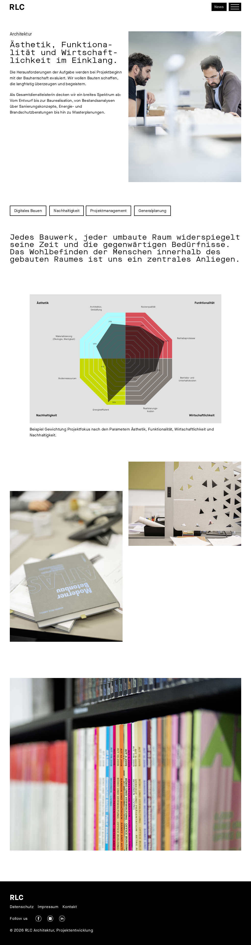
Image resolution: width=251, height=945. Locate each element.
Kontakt (70, 906)
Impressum (48, 906)
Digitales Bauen (28, 210)
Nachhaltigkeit (66, 210)
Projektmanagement (108, 210)
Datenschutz (22, 906)
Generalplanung (152, 210)
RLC (17, 897)
